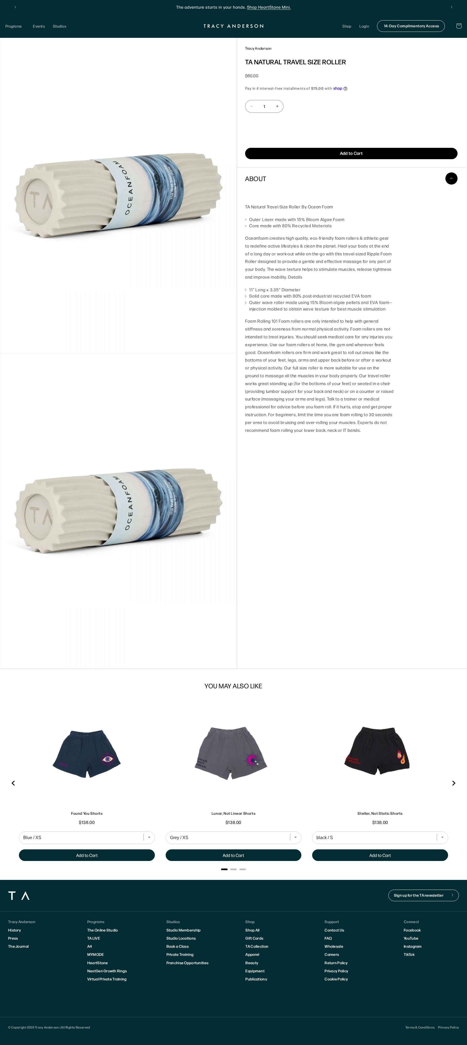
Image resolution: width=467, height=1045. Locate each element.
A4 (89, 946)
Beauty (251, 962)
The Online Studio (102, 929)
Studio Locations (181, 938)
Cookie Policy (336, 978)
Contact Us (334, 929)
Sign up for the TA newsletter (418, 895)
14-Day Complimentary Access (411, 25)
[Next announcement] (452, 7)
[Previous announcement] (15, 7)
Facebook (412, 929)
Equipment (255, 970)
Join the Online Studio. (264, 6)
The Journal (18, 946)
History (14, 929)
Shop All (252, 929)
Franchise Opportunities (187, 962)
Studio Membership (183, 929)
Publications (256, 978)
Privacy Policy (336, 970)
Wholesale (334, 946)
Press (13, 938)
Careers (332, 954)
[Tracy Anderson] (233, 26)
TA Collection (256, 946)
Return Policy (336, 962)
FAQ (328, 938)
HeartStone (97, 962)
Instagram (413, 946)
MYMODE (95, 954)
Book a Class (177, 946)
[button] (15, 26)
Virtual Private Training (107, 978)
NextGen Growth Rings (107, 970)
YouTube (411, 938)
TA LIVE (93, 938)
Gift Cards (254, 938)
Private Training (180, 954)
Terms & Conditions (420, 1027)
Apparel (252, 954)
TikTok (409, 954)
